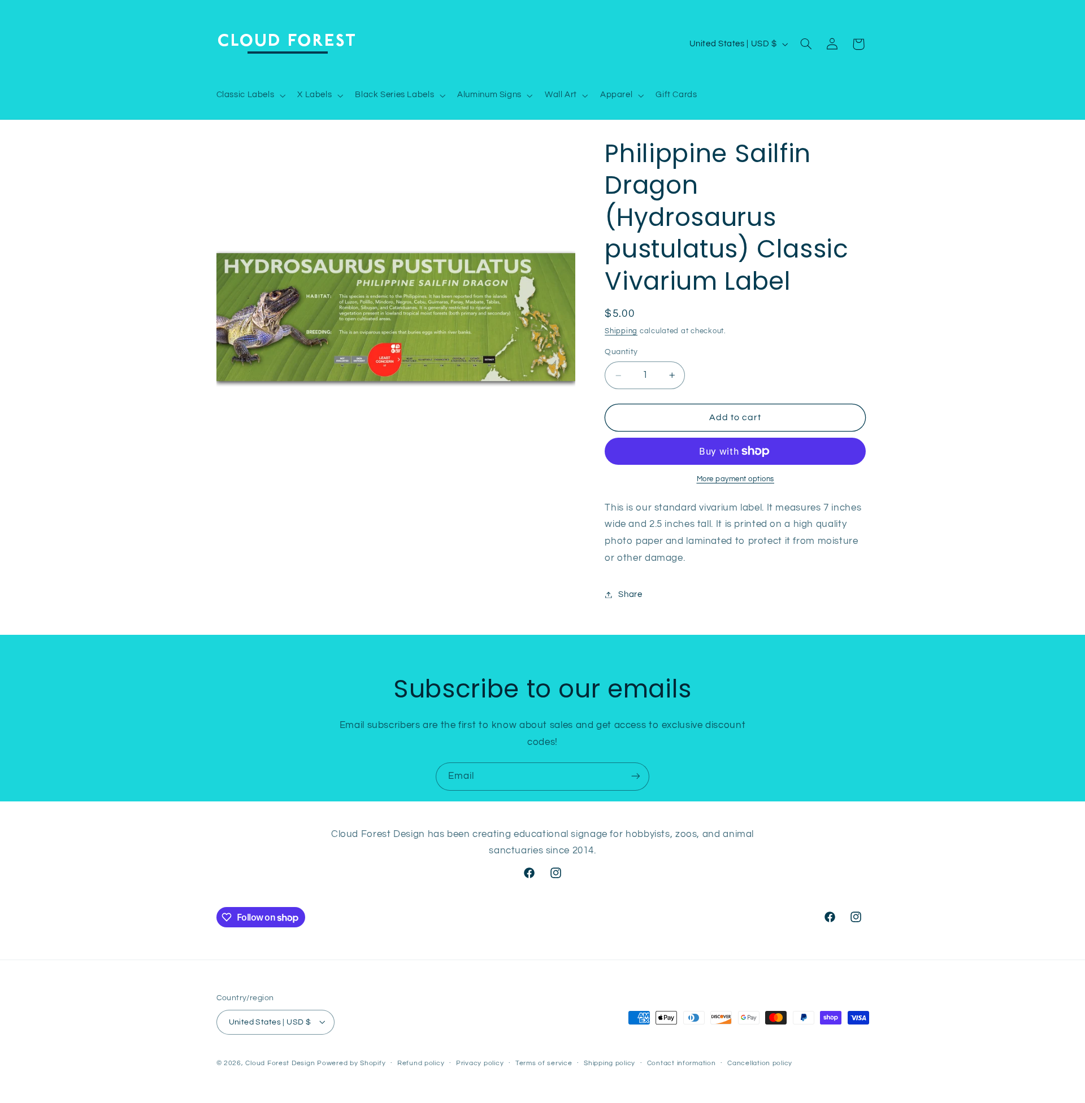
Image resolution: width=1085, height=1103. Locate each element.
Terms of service (543, 1063)
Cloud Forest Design (280, 1063)
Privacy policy (480, 1063)
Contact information (681, 1063)
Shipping (621, 331)
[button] (249, 95)
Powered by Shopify (351, 1063)
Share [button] (630, 594)
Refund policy (421, 1063)
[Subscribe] (636, 776)
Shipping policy (609, 1063)
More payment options (736, 479)
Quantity (621, 352)
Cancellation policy (759, 1063)
